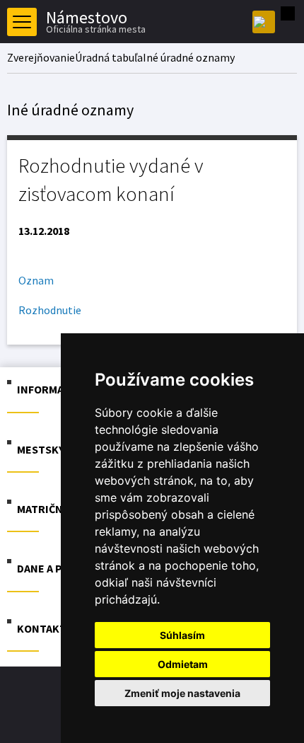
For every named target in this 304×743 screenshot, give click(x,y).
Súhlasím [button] (182, 635)
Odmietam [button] (183, 664)
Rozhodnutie (49, 310)
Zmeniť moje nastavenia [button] (182, 693)
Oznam (36, 280)
